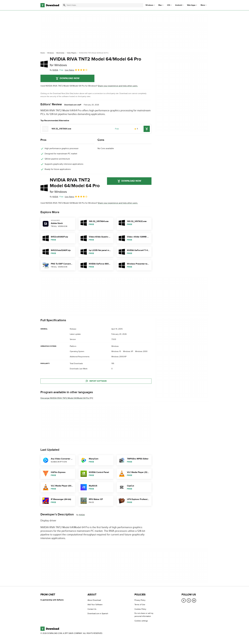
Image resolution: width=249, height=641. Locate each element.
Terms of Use (139, 604)
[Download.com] (49, 5)
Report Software (98, 381)
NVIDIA (82, 515)
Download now (69, 78)
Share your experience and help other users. (118, 86)
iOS (168, 5)
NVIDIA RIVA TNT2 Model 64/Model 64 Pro (95, 61)
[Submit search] (64, 5)
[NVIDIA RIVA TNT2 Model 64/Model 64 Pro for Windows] (44, 64)
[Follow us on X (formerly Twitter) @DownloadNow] (189, 600)
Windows (149, 5)
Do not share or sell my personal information (143, 614)
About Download (94, 600)
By (54, 70)
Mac (160, 5)
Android (178, 5)
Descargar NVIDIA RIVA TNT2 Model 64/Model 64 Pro (64, 398)
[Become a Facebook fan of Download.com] (184, 600)
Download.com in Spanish (98, 613)
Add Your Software (95, 604)
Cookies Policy (140, 609)
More (203, 5)
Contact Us (92, 609)
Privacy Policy (139, 600)
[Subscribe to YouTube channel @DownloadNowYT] (194, 600)
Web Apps (191, 5)
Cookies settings (141, 621)
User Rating (69, 70)
